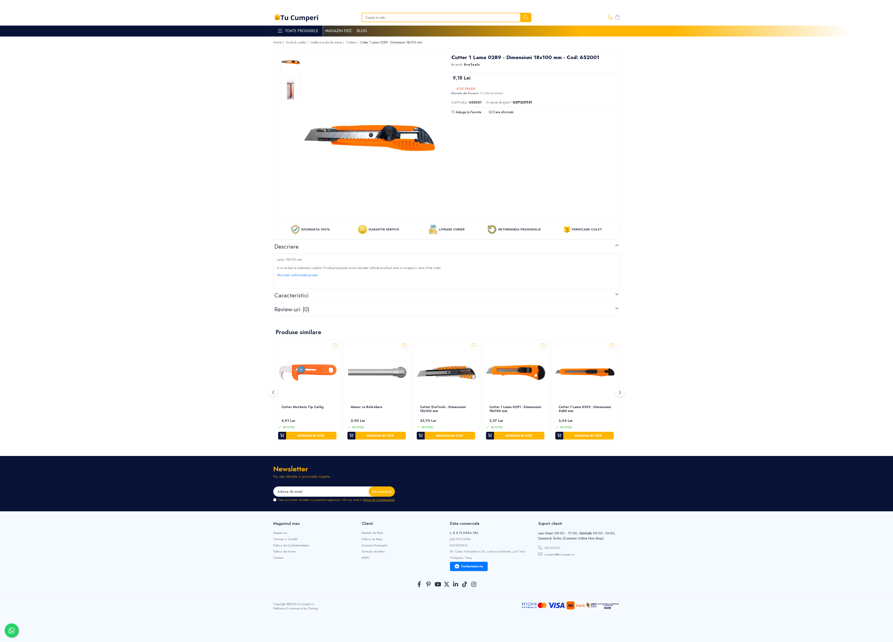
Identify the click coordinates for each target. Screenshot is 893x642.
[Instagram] (474, 584)
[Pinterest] (428, 584)
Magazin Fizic (338, 30)
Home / (279, 42)
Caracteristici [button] (291, 295)
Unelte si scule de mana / (327, 42)
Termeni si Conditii (285, 539)
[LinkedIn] (456, 584)
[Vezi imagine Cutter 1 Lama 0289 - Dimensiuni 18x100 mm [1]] (290, 90)
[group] (370, 137)
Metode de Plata (372, 533)
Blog (362, 30)
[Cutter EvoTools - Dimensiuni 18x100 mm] (446, 372)
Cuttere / (352, 42)
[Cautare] (525, 17)
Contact (278, 558)
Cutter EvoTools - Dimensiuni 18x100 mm (443, 409)
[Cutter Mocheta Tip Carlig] (308, 372)
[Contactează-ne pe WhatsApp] (12, 630)
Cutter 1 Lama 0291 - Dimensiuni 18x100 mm (515, 409)
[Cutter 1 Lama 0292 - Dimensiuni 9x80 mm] (585, 372)
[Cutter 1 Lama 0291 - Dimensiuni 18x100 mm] (516, 372)
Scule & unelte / (297, 42)
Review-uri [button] (291, 309)
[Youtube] (437, 584)
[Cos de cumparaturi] (617, 17)
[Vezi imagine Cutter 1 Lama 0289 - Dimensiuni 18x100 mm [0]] (290, 62)
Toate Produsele (301, 30)
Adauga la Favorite (468, 112)
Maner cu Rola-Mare (366, 407)
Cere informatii (502, 112)
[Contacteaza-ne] (610, 17)
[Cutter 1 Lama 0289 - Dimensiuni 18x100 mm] (370, 137)
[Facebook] (419, 584)
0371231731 (551, 548)
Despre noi (280, 533)
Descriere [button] (286, 246)
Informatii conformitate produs (297, 275)
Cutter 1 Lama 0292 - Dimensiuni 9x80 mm (585, 409)
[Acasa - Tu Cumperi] (296, 17)
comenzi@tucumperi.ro (558, 554)
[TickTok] (465, 584)
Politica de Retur (372, 539)
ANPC (366, 558)
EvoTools (472, 65)
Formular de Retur (373, 551)
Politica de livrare (284, 551)
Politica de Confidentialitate (379, 500)
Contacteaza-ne (472, 566)
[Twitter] (447, 584)
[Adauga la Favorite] (335, 345)
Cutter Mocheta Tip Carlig (302, 407)
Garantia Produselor (374, 545)
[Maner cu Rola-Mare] (377, 372)
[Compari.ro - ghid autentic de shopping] (446, 631)
